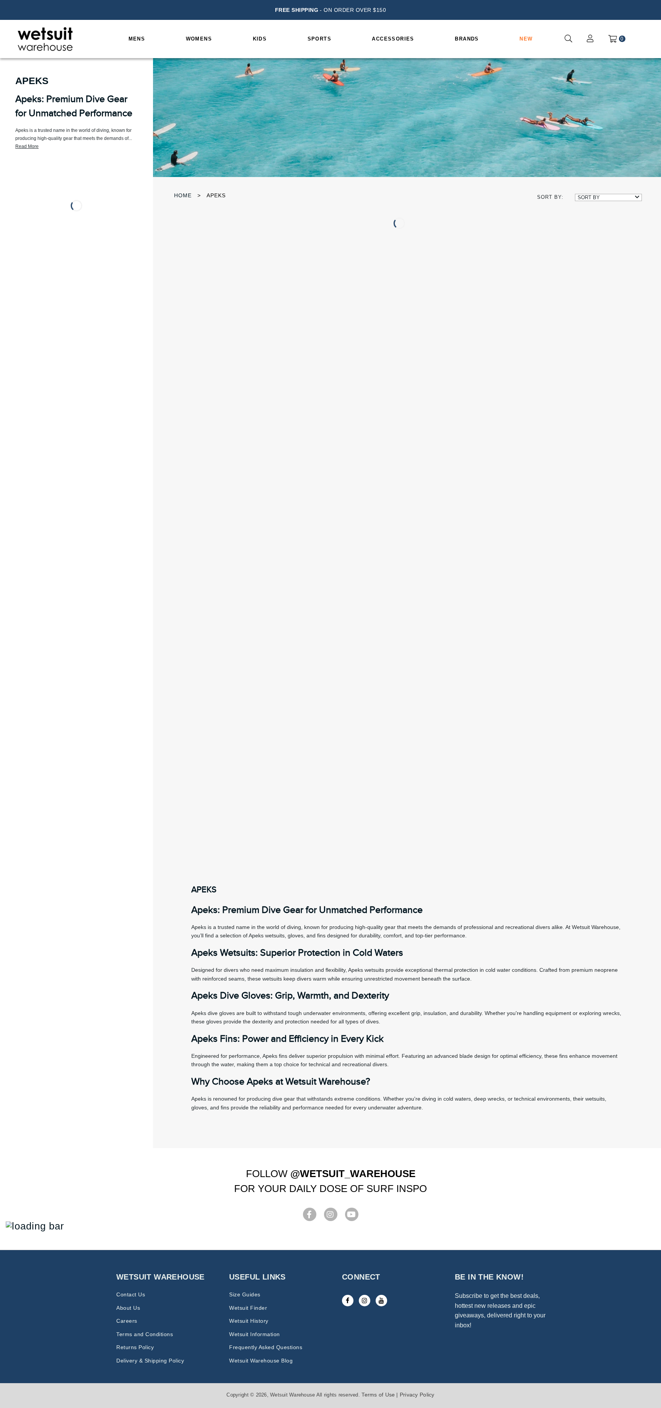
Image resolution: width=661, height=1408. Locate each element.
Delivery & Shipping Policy (150, 1361)
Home (183, 195)
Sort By (589, 197)
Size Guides (244, 1294)
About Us (128, 1308)
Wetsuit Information (254, 1334)
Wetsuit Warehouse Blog (261, 1361)
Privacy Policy (417, 1395)
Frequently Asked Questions (265, 1347)
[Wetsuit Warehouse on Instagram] (364, 1300)
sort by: (550, 197)
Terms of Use (378, 1395)
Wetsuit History (249, 1321)
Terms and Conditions (144, 1334)
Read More (27, 146)
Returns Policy (135, 1347)
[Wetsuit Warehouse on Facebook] (347, 1300)
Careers (126, 1321)
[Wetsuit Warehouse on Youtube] (381, 1300)
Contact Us (130, 1294)
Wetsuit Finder (248, 1308)
